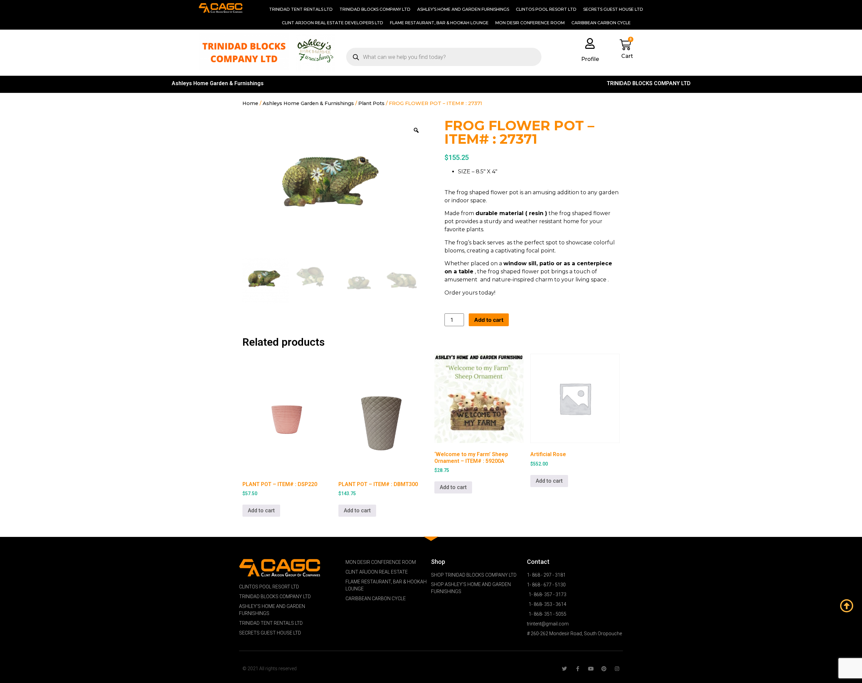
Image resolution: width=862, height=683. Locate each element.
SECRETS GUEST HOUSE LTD (613, 9)
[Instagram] (617, 668)
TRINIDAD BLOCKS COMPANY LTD (374, 9)
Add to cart (488, 319)
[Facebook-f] (577, 668)
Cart (627, 56)
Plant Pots (371, 103)
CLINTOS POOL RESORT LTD (546, 9)
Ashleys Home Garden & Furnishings (218, 83)
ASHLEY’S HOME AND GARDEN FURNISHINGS (463, 9)
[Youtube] (590, 668)
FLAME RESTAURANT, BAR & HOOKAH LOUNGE (439, 22)
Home (250, 103)
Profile (590, 59)
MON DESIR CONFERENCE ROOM (530, 22)
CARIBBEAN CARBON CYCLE (601, 22)
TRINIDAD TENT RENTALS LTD (301, 9)
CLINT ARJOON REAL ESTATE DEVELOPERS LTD (332, 22)
